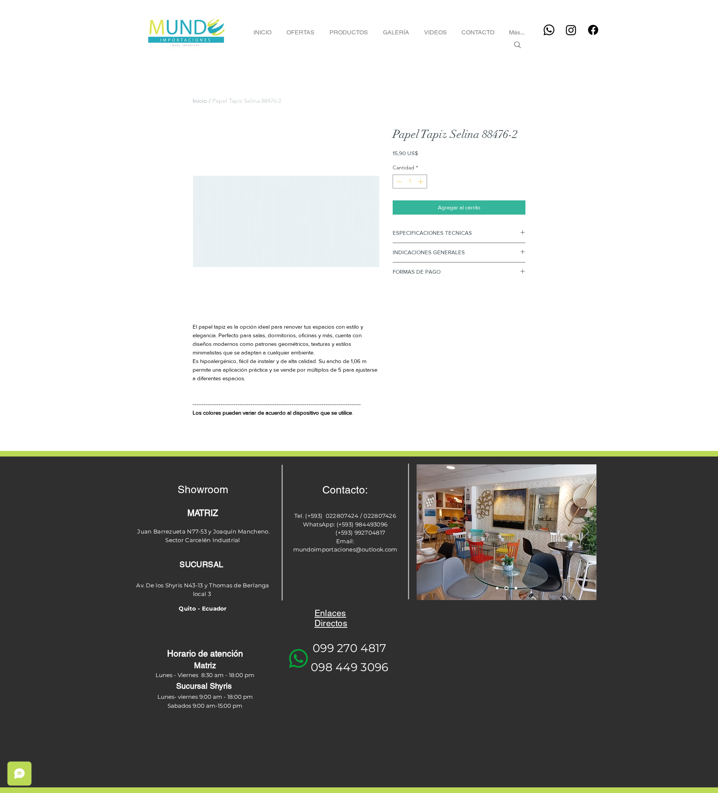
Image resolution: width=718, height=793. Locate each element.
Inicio (200, 100)
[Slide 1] (497, 588)
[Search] (517, 45)
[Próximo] (586, 532)
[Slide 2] (506, 588)
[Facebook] (593, 30)
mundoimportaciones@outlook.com (345, 549)
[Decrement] (398, 181)
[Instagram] (571, 30)
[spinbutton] (410, 181)
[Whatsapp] (549, 30)
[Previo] (427, 532)
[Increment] (421, 181)
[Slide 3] (516, 588)
